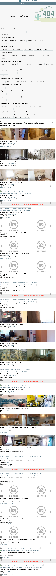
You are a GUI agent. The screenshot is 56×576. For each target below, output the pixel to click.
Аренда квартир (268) (8, 37)
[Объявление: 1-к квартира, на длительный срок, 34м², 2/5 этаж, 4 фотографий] (14, 272)
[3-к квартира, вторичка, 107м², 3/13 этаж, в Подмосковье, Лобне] (15, 191)
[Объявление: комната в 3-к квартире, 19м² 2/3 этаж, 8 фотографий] (27, 323)
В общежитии (4, 49)
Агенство (31, 81)
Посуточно (41, 40)
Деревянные (40, 64)
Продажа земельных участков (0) (11, 78)
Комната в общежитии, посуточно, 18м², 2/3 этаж (14, 408)
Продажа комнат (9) (7, 46)
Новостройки (41, 31)
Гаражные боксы (25, 93)
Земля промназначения (21, 81)
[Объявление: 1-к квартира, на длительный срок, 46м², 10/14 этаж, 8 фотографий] (18, 282)
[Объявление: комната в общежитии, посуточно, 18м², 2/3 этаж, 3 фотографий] (27, 406)
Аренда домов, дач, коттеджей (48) (12, 70)
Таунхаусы (21, 64)
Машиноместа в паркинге (13, 93)
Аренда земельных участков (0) (11, 84)
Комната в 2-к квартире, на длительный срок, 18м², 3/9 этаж (17, 477)
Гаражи (3, 93)
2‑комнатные (13, 31)
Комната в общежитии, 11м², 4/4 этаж (11, 373)
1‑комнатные (4, 31)
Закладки (25, 3)
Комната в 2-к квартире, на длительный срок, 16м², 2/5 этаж (17, 460)
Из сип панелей (49, 64)
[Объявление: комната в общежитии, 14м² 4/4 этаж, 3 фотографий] (27, 360)
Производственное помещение (22, 108)
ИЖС (2, 81)
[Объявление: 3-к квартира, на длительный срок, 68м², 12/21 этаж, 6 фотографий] (18, 299)
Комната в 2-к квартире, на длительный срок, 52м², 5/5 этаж (17, 447)
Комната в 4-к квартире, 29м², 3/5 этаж (11, 389)
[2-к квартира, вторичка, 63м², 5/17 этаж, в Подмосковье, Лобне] (14, 180)
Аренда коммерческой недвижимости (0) (14, 112)
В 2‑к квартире (28, 49)
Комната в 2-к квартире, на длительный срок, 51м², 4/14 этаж (18, 427)
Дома (2, 64)
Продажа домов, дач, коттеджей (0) (12, 61)
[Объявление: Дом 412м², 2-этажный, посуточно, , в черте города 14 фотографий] (14, 496)
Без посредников (5, 34)
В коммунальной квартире (16, 49)
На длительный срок (32, 40)
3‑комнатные (22, 31)
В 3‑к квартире (38, 49)
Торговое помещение (19, 106)
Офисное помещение (6, 106)
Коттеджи (14, 64)
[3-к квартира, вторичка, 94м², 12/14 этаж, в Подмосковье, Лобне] (14, 139)
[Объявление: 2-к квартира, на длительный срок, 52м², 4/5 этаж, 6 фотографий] (14, 252)
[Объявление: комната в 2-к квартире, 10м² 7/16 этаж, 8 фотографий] (27, 342)
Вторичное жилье (32, 31)
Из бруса (3, 66)
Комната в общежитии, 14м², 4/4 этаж (11, 362)
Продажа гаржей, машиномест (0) (12, 91)
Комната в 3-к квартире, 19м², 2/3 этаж (11, 324)
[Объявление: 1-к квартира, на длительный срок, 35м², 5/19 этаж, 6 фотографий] (14, 231)
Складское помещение (6, 108)
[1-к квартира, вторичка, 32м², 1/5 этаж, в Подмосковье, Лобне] (14, 160)
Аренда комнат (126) (7, 52)
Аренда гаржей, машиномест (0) (11, 97)
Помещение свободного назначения (35, 106)
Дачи (8, 64)
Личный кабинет (34, 3)
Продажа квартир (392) (8, 28)
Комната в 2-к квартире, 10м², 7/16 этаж (11, 343)
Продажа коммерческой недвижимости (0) (15, 103)
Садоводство (10, 81)
